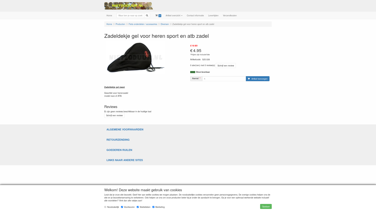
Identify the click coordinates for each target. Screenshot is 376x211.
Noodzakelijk (113, 206)
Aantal (195, 78)
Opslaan (266, 206)
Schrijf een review (226, 65)
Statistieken (145, 206)
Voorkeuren (129, 206)
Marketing (160, 206)
